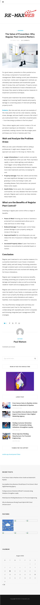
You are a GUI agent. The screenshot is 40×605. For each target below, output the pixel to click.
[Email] (19, 323)
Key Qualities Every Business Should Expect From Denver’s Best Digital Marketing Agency (24, 414)
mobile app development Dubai (11, 454)
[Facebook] (9, 323)
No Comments (25, 40)
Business (20, 30)
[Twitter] (12, 323)
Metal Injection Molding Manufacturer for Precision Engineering (21, 436)
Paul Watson (20, 341)
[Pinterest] (16, 323)
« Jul (3, 584)
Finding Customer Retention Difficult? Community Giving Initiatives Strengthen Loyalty (22, 425)
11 (10, 571)
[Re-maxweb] (20, 13)
